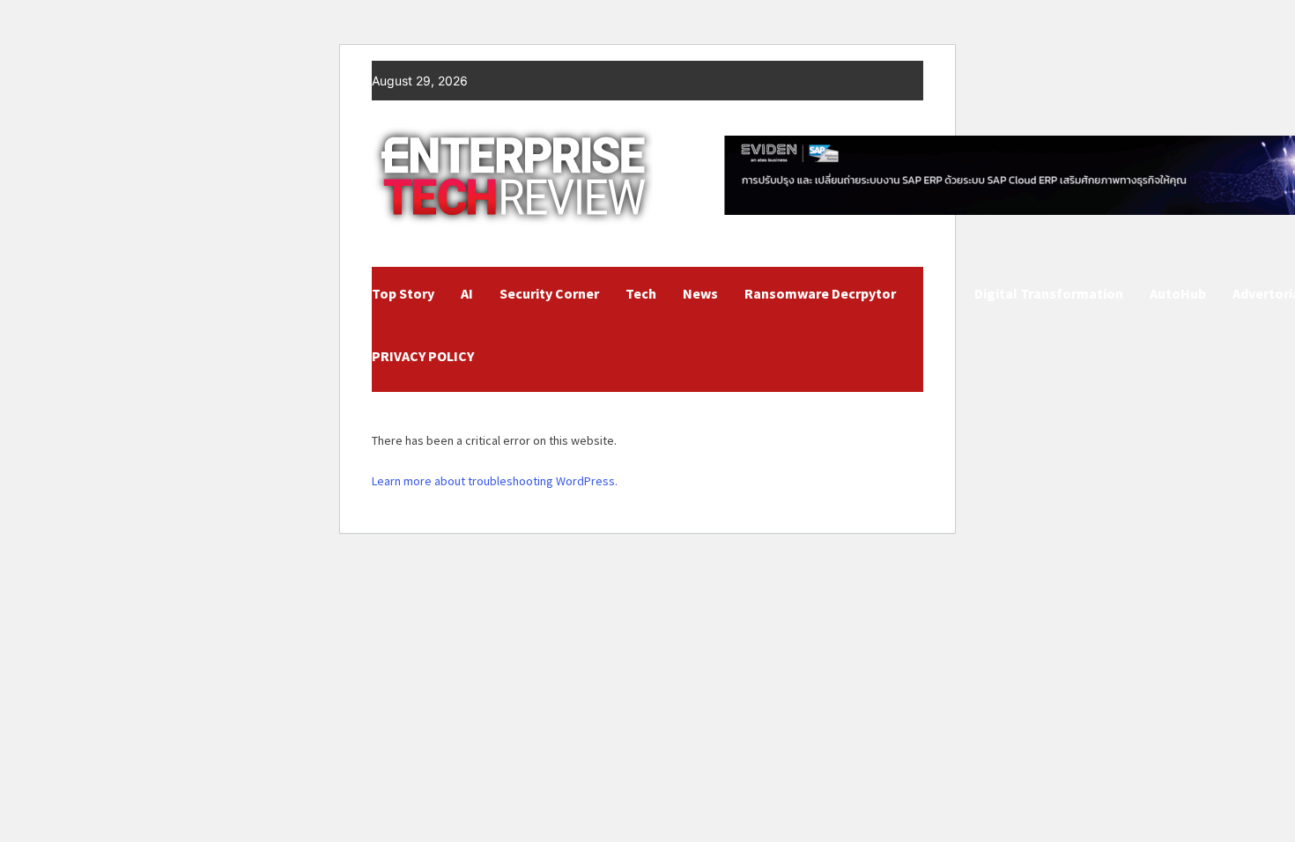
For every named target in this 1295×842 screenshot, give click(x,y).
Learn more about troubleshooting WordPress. (495, 481)
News (700, 293)
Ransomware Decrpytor (820, 293)
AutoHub (1178, 293)
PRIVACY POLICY (423, 356)
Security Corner (549, 293)
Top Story (403, 293)
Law (935, 293)
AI (467, 293)
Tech (640, 293)
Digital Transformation (1048, 293)
